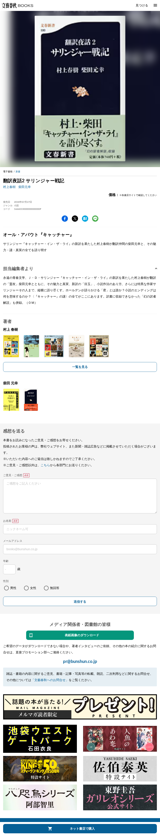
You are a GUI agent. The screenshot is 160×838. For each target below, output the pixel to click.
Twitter (75, 218)
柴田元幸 (24, 187)
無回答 (54, 588)
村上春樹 (9, 187)
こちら (45, 465)
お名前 (7, 521)
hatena (85, 218)
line (95, 218)
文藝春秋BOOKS (17, 5)
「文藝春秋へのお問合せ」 (50, 680)
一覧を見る (80, 367)
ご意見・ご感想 (12, 475)
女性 (33, 588)
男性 (13, 588)
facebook (65, 218)
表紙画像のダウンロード (82, 635)
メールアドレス (12, 541)
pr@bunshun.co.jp (80, 661)
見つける (142, 5)
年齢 (6, 561)
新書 (18, 171)
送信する (80, 601)
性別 (6, 581)
